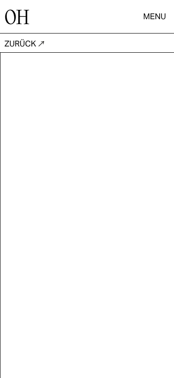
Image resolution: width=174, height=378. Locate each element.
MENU (154, 16)
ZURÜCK (20, 43)
